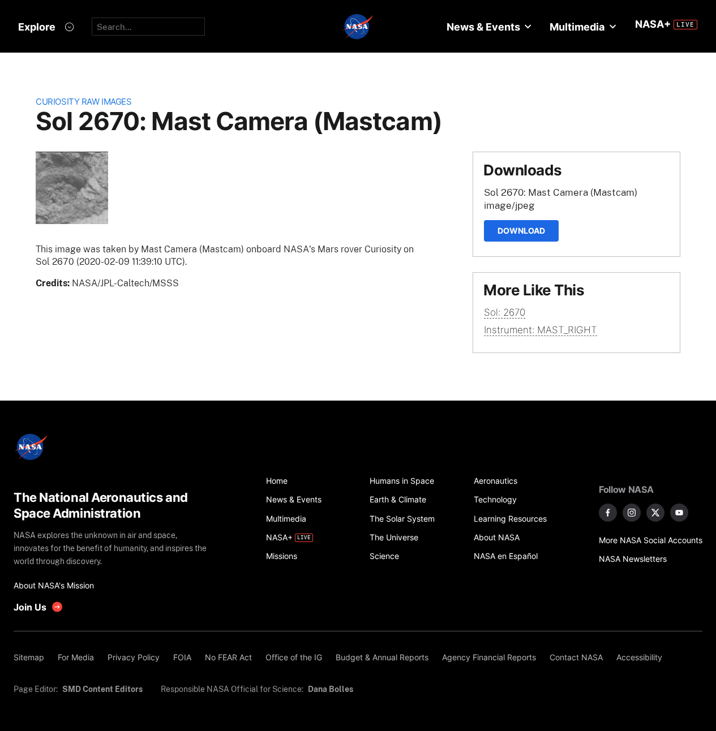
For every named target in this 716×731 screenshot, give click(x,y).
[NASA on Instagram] (632, 513)
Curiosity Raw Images (83, 101)
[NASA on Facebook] (608, 513)
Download (521, 230)
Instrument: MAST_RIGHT (540, 330)
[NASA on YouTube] (679, 513)
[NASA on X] (655, 513)
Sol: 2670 (504, 312)
